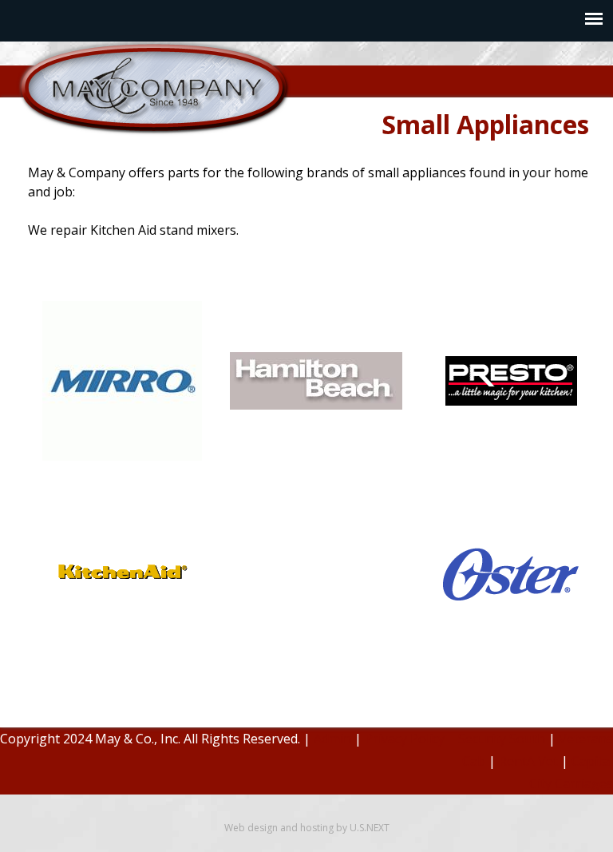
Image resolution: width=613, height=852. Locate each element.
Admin (332, 738)
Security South (501, 738)
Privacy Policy (405, 738)
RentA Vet (528, 761)
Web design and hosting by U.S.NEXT (307, 827)
